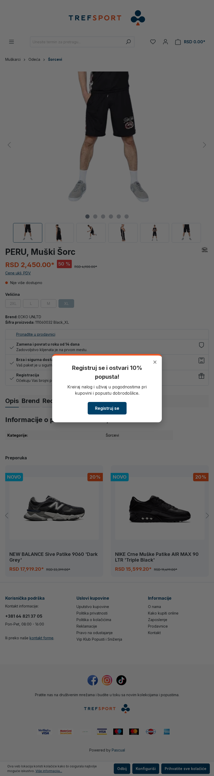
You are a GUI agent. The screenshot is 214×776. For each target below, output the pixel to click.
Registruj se (107, 408)
